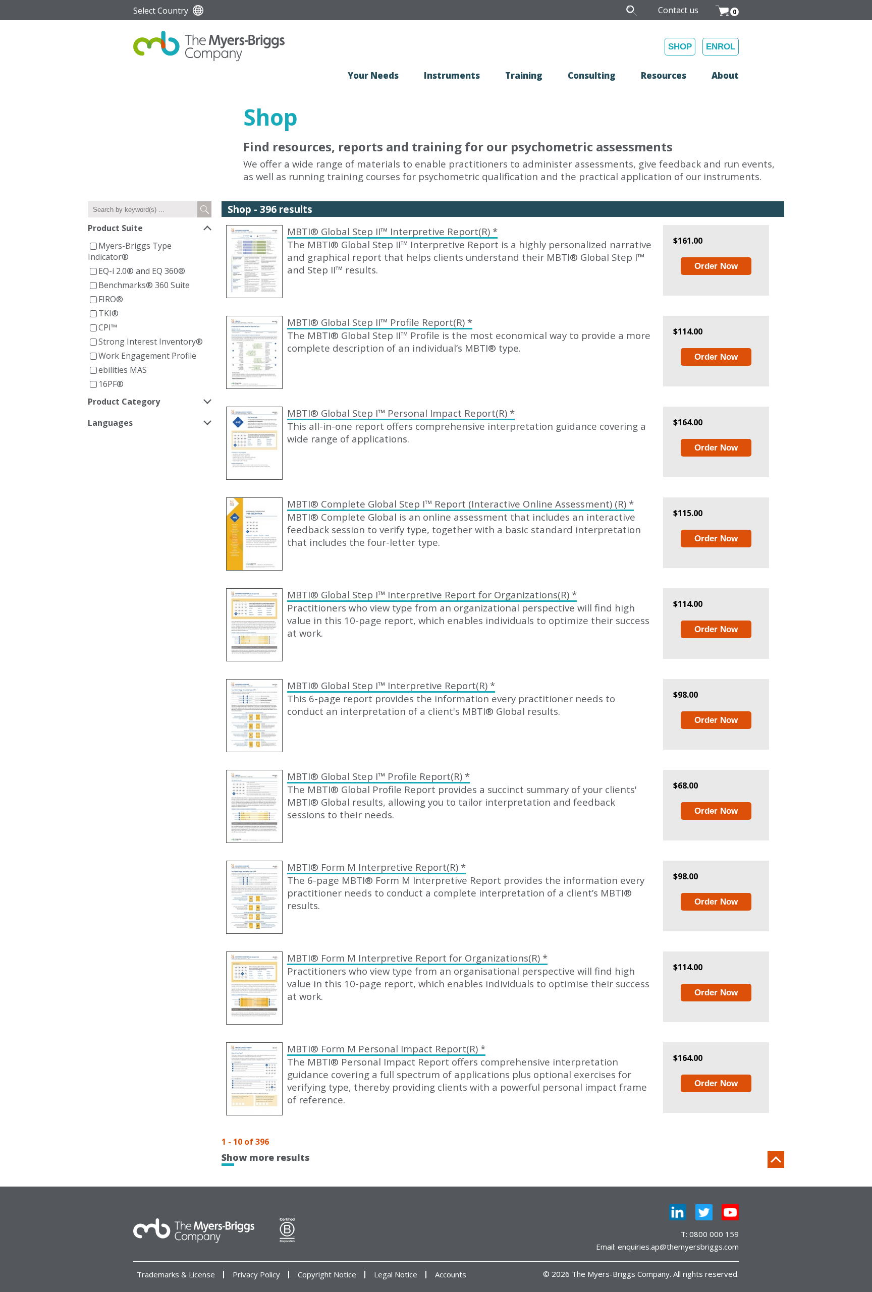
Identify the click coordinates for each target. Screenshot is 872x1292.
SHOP (680, 46)
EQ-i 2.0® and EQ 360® (141, 270)
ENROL (720, 46)
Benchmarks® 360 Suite (144, 285)
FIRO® (110, 299)
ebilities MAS (122, 369)
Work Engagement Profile (147, 355)
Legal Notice (395, 1274)
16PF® (111, 383)
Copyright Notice (327, 1274)
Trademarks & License (176, 1274)
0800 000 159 (714, 1234)
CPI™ (107, 327)
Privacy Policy (256, 1274)
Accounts (450, 1274)
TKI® (108, 313)
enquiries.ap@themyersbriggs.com (678, 1247)
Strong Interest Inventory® (150, 341)
